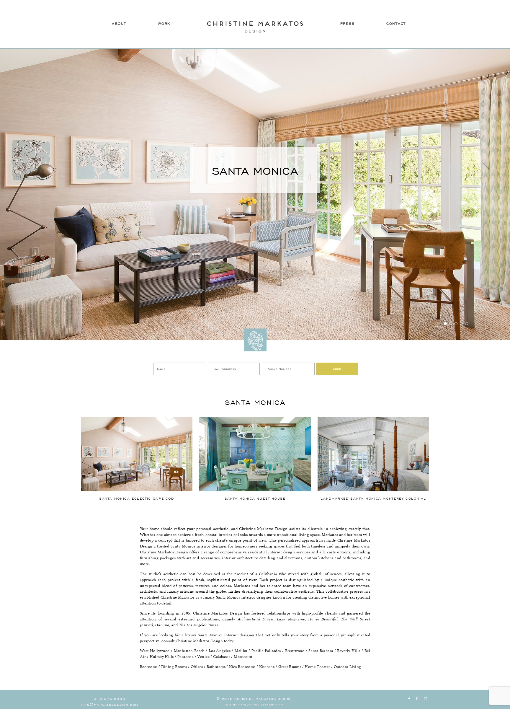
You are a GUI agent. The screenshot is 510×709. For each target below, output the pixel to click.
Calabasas (221, 656)
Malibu (241, 650)
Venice (203, 656)
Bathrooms (216, 666)
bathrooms (352, 558)
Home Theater (317, 666)
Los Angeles (220, 650)
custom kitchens (319, 558)
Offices (197, 666)
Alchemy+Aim (272, 704)
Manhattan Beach (189, 650)
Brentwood (295, 650)
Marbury (245, 704)
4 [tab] (461, 323)
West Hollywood (155, 650)
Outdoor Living (347, 666)
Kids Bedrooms (242, 666)
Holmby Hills (162, 656)
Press (347, 23)
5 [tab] (466, 323)
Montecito (243, 656)
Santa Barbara (320, 650)
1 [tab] (445, 323)
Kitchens (266, 666)
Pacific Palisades (266, 650)
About (119, 23)
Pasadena (185, 656)
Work (164, 23)
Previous (23, 170)
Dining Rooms (174, 666)
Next (487, 170)
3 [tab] (456, 323)
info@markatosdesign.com (109, 704)
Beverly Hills (348, 650)
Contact (396, 23)
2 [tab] (450, 323)
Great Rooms (289, 666)
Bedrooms (148, 666)
